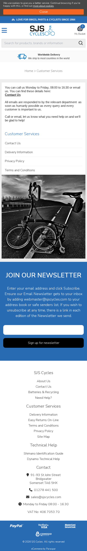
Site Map (43, 436)
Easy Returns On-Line (43, 420)
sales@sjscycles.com (46, 497)
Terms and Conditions (20, 170)
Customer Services (22, 134)
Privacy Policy (14, 161)
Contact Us (13, 94)
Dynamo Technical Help (43, 459)
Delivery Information (19, 152)
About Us (43, 381)
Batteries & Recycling (43, 392)
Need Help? (43, 398)
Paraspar (51, 548)
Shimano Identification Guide (43, 453)
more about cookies (43, 5)
